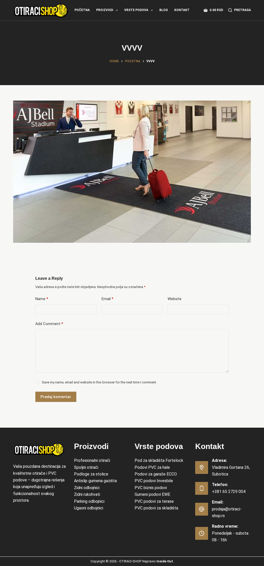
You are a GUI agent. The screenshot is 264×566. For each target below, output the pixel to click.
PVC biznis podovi (151, 487)
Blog (163, 10)
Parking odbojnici (89, 501)
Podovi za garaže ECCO (156, 474)
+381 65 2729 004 (228, 491)
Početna (82, 10)
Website (175, 299)
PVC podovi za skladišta (156, 508)
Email (107, 299)
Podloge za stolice (91, 474)
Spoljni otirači (86, 467)
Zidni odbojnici (87, 487)
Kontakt (181, 10)
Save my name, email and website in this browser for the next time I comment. (99, 382)
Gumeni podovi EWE (152, 494)
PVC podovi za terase (154, 501)
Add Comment (49, 323)
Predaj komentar (55, 396)
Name (41, 299)
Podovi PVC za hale (152, 467)
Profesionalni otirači (92, 460)
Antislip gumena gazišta (95, 480)
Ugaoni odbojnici (88, 508)
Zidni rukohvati (87, 494)
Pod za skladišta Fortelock (159, 460)
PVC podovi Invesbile (154, 480)
